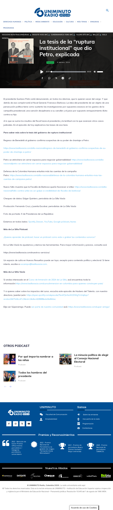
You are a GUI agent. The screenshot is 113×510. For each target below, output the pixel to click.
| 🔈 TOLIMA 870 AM (80, 35)
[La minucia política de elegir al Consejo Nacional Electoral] (65, 359)
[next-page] (10, 387)
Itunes (73, 221)
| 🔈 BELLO (93, 35)
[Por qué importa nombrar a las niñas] (10, 359)
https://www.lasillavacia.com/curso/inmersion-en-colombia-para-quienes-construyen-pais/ (59, 283)
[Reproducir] (41, 71)
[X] (56, 78)
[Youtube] (28, 423)
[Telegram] (63, 78)
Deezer (39, 221)
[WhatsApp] (49, 78)
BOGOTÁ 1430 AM (39, 35)
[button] (107, 10)
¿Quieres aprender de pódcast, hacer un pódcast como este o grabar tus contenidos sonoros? (49, 237)
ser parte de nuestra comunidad (47, 307)
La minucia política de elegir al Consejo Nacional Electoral (91, 358)
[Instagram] (15, 423)
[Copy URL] (69, 78)
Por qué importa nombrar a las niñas (35, 358)
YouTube (48, 221)
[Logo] (52, 12)
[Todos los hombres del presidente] (10, 376)
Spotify (31, 221)
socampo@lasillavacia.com (33, 264)
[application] (71, 72)
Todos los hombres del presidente (32, 374)
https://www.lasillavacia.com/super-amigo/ (88, 307)
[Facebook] (42, 78)
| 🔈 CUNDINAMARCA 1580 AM (59, 35)
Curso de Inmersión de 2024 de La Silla (47, 279)
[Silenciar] (94, 71)
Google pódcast (61, 221)
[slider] (100, 71)
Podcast (50, 62)
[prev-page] (5, 387)
